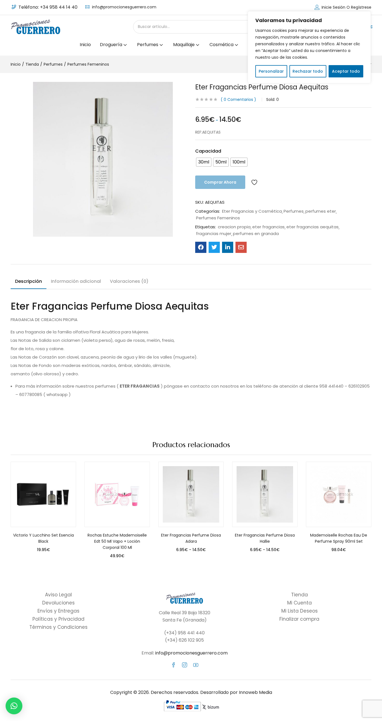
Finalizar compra (299, 619)
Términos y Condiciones (58, 627)
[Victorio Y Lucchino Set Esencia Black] (43, 494)
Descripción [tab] (28, 281)
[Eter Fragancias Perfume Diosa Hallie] (265, 494)
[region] (309, 47)
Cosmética (222, 44)
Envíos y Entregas (58, 611)
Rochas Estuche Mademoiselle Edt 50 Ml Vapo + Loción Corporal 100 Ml (117, 541)
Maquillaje (184, 44)
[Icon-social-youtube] (195, 664)
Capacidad (208, 151)
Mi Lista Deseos (299, 611)
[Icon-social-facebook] (173, 664)
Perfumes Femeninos (88, 64)
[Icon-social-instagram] (184, 664)
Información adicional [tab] (76, 281)
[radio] (203, 162)
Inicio (85, 44)
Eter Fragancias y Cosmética (252, 211)
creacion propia (234, 227)
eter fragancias (268, 227)
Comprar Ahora (220, 182)
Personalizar (271, 71)
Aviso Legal (58, 594)
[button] (14, 706)
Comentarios (238, 99)
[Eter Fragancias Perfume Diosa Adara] (191, 494)
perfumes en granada (256, 233)
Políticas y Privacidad (58, 619)
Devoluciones (58, 602)
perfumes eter (320, 211)
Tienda (32, 64)
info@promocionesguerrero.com (124, 7)
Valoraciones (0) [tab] (129, 281)
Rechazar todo (308, 71)
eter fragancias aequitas (312, 227)
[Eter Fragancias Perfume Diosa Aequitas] (200, 247)
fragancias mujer (213, 233)
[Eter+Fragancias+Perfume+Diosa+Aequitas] (214, 247)
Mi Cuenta (299, 602)
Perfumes (53, 64)
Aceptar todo (346, 71)
